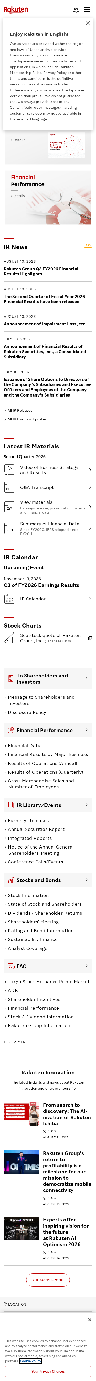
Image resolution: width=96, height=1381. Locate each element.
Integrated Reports (30, 838)
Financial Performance (33, 1008)
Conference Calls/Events (35, 861)
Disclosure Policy (27, 712)
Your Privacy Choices (48, 1371)
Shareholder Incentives (34, 999)
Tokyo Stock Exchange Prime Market (49, 981)
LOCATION (17, 1304)
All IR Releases (20, 410)
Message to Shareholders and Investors (41, 700)
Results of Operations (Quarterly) (45, 772)
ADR (13, 990)
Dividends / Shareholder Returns (45, 913)
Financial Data (24, 745)
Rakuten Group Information (39, 1025)
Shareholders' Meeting (33, 921)
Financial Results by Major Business (48, 754)
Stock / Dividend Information (40, 1016)
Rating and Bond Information (40, 930)
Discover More (50, 1280)
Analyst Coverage (27, 948)
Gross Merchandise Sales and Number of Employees (41, 784)
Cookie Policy (30, 1361)
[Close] (88, 23)
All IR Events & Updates (27, 419)
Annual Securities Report (36, 829)
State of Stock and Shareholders (45, 904)
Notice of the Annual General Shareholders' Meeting (41, 850)
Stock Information (28, 895)
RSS (88, 245)
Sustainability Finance (33, 939)
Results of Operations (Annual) (42, 763)
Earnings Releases (28, 820)
